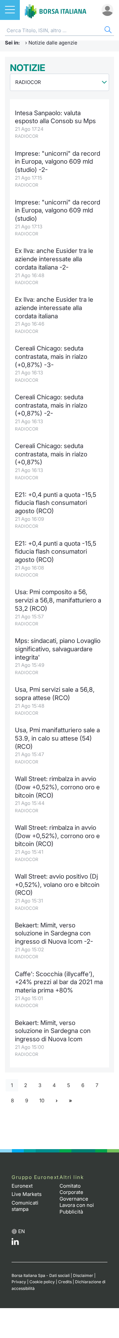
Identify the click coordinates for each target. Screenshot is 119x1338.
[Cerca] (107, 31)
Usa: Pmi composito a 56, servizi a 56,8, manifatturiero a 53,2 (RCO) (58, 600)
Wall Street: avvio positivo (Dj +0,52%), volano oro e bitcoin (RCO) (57, 885)
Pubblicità (71, 1212)
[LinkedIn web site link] (15, 1243)
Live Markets (27, 1194)
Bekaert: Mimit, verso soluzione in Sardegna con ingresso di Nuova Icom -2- (54, 933)
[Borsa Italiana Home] (55, 10)
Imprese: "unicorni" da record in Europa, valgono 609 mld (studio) (57, 210)
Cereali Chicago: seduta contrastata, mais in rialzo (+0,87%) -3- (51, 356)
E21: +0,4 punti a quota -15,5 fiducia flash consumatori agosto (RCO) (55, 503)
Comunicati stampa (25, 1206)
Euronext (22, 1186)
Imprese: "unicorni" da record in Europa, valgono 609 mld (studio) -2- (57, 162)
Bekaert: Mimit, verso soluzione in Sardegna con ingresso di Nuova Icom (53, 1031)
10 (41, 1100)
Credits (65, 1281)
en (21, 1231)
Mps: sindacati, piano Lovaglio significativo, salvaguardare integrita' (57, 649)
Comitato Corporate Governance (74, 1192)
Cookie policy (42, 1281)
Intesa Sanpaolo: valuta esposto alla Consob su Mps (55, 117)
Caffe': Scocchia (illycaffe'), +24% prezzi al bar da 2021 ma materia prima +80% (59, 982)
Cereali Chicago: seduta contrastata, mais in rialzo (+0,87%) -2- (51, 405)
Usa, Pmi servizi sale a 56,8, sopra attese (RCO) (55, 694)
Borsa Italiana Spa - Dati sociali (41, 1275)
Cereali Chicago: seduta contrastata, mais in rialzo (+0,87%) (51, 454)
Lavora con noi (77, 1205)
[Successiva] (56, 1101)
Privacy (19, 1281)
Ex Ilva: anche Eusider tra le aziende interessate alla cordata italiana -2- (54, 259)
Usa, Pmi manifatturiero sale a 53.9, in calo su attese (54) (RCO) (57, 738)
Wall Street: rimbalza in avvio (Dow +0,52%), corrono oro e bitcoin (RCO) (57, 787)
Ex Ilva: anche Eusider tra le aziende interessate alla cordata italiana (54, 308)
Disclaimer (83, 1275)
